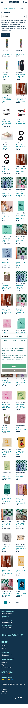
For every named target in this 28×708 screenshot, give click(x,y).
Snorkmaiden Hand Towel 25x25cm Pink (6, 406)
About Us (3, 664)
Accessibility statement (6, 667)
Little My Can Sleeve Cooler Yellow (20, 453)
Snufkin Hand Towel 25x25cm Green (6, 99)
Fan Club (3, 665)
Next (17, 603)
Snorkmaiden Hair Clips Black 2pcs (6, 123)
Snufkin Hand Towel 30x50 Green (20, 240)
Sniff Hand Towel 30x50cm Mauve (7, 594)
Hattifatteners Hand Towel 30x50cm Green (6, 476)
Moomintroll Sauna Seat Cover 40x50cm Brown (7, 287)
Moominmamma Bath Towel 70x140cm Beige (7, 571)
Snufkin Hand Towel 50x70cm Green (6, 382)
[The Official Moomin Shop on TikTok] (18, 698)
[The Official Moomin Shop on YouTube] (21, 698)
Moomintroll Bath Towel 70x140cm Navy (21, 476)
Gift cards (3, 648)
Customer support (5, 644)
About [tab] (23, 340)
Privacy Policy (4, 691)
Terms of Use (4, 694)
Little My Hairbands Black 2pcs (6, 170)
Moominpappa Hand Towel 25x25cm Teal (6, 240)
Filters (5, 35)
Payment (3, 645)
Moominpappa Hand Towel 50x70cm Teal (20, 334)
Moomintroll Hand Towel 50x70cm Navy (20, 287)
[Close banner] (25, 336)
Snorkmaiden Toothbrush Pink (21, 53)
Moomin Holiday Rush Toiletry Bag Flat (21, 548)
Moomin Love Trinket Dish (6, 147)
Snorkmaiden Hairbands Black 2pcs (21, 146)
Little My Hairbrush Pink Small (6, 217)
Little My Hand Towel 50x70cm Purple (20, 382)
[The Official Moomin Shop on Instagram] (15, 698)
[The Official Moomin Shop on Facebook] (13, 698)
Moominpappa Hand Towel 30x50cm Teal (20, 217)
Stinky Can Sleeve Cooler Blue (21, 594)
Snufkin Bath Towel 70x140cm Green (21, 525)
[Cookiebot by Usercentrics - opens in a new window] (16, 336)
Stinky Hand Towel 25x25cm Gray (6, 548)
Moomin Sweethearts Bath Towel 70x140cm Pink (20, 501)
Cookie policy (4, 689)
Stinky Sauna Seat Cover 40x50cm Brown (7, 429)
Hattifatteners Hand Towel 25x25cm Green (20, 406)
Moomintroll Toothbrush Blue (6, 53)
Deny (14, 370)
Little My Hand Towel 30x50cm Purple (20, 263)
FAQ (2, 661)
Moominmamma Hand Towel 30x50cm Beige (21, 170)
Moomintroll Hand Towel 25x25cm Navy (6, 263)
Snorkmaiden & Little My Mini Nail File (20, 76)
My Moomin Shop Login (6, 654)
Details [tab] (14, 340)
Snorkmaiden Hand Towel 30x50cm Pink (20, 193)
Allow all (14, 366)
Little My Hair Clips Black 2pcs (20, 122)
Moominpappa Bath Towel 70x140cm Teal (6, 500)
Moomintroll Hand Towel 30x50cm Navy (6, 193)
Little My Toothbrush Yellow (5, 76)
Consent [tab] (5, 340)
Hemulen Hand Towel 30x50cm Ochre (20, 571)
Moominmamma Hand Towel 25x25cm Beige (21, 99)
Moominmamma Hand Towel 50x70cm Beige (6, 310)
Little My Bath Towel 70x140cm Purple (7, 525)
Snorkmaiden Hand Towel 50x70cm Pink (20, 310)
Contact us (4, 662)
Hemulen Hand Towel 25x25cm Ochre (6, 453)
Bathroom (12, 8)
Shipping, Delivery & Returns (7, 647)
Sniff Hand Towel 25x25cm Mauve (21, 428)
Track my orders (5, 655)
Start (5, 8)
